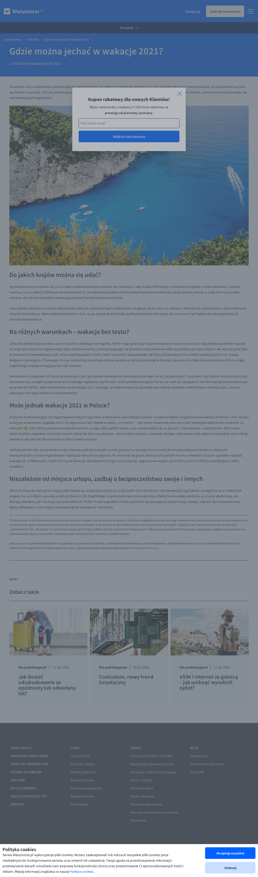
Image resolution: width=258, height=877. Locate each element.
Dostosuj (230, 868)
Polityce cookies (81, 871)
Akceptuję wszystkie (230, 853)
